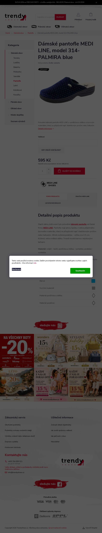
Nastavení (16, 269)
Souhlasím (80, 270)
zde (34, 263)
